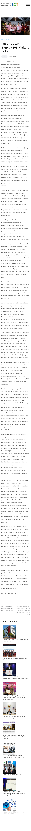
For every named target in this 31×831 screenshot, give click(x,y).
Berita (4, 56)
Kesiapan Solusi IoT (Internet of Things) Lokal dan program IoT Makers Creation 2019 (23, 610)
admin (14, 56)
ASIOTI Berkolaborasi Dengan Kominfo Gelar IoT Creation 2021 (13, 756)
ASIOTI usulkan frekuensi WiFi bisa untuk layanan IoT (7, 608)
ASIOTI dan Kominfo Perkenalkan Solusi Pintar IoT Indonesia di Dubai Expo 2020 (14, 736)
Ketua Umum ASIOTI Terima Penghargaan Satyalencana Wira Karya (15, 677)
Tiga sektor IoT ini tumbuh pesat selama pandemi (13, 812)
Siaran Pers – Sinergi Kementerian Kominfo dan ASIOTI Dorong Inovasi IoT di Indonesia (15, 697)
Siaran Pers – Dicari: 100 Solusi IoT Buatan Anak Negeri (14, 717)
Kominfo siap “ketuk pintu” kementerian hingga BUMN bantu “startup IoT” (14, 793)
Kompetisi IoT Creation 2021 (12, 774)
